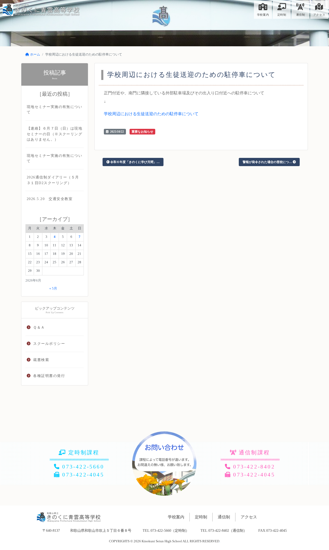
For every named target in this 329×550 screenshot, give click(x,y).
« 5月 (53, 288)
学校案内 (263, 14)
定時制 (281, 14)
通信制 (300, 14)
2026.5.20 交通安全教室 (49, 199)
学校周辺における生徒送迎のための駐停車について (151, 114)
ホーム (35, 54)
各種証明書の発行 (49, 376)
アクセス (319, 14)
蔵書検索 (41, 360)
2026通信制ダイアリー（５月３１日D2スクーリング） (53, 180)
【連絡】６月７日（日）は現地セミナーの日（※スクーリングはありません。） (54, 133)
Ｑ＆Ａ (39, 327)
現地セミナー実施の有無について (54, 109)
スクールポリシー (49, 343)
